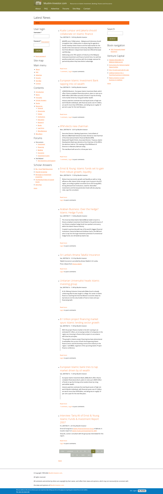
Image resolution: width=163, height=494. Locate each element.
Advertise (55, 8)
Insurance (41, 153)
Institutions (41, 117)
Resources (39, 106)
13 (97, 451)
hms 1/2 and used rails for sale (119, 70)
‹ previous (70, 451)
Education (41, 120)
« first (62, 451)
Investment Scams (43, 156)
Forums (66, 8)
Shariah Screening (41, 172)
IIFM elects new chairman (74, 126)
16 (77, 455)
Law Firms (41, 128)
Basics (38, 95)
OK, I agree (133, 490)
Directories (41, 111)
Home (37, 23)
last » (89, 455)
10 (84, 451)
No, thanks (142, 490)
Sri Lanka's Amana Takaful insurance (80, 254)
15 (72, 455)
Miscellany (39, 134)
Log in (70, 71)
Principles (39, 98)
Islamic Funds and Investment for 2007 (84, 431)
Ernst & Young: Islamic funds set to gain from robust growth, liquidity (82, 170)
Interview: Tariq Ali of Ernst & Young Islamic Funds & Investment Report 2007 (79, 419)
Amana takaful (77, 264)
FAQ (46, 8)
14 (101, 451)
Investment (41, 144)
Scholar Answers (41, 100)
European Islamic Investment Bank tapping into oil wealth (79, 82)
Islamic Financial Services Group (83, 429)
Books (40, 125)
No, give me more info (22, 492)
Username (38, 32)
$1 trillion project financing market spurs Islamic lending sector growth (79, 320)
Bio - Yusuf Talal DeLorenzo (44, 169)
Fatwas (40, 114)
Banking (40, 150)
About (38, 8)
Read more (63, 69)
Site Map (76, 8)
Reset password (40, 56)
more (60, 461)
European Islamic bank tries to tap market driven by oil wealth (79, 368)
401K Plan (38, 185)
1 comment (63, 71)
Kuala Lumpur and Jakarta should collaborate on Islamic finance (78, 32)
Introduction (40, 92)
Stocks (38, 103)
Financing (41, 147)
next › (83, 455)
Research (41, 122)
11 (89, 451)
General (40, 108)
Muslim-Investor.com (55, 473)
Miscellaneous (42, 131)
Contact (87, 8)
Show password (45, 42)
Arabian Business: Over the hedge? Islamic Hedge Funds (79, 210)
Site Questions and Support (46, 161)
